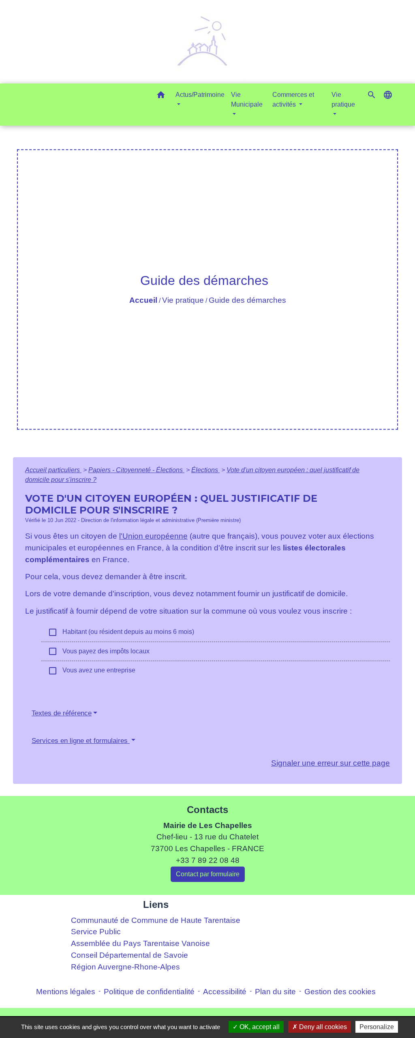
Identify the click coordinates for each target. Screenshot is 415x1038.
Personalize (376, 1026)
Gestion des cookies (340, 991)
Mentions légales (65, 991)
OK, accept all (259, 1026)
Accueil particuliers (53, 470)
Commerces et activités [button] (293, 99)
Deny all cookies (322, 1026)
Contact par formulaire (208, 874)
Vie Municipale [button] (247, 99)
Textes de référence (62, 713)
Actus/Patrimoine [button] (200, 94)
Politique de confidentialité (149, 991)
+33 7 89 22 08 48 (208, 860)
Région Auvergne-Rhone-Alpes (125, 967)
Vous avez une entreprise (91, 671)
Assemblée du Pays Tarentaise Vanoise (140, 943)
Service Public (96, 931)
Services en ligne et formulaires (81, 741)
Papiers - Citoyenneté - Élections (136, 470)
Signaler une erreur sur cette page (330, 763)
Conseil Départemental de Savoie (129, 955)
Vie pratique (183, 300)
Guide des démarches (247, 300)
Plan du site (275, 991)
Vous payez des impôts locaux (99, 651)
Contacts (207, 809)
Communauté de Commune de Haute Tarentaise (155, 920)
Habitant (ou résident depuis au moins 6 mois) (121, 632)
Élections (205, 470)
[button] (161, 96)
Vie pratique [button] (343, 99)
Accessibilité (224, 991)
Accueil (143, 300)
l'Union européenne (153, 536)
